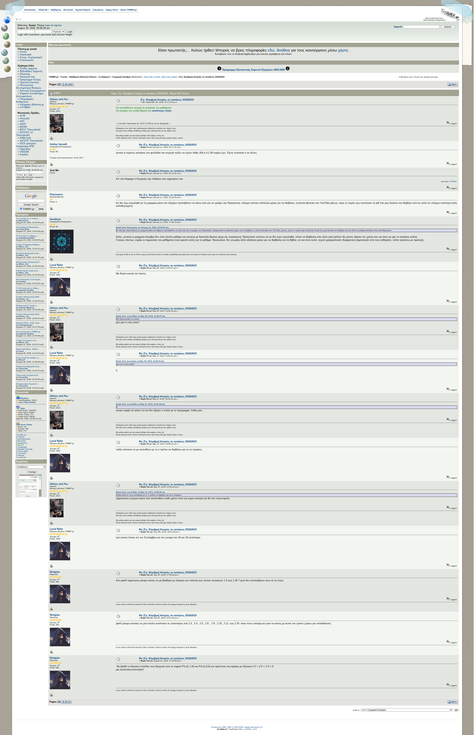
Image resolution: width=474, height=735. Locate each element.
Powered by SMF (218, 727)
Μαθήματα (56, 10)
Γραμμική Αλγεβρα (121, 77)
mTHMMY (25, 107)
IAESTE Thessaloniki (31, 140)
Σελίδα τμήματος (28, 68)
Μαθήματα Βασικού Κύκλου (82, 77)
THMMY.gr (54, 77)
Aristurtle (24, 118)
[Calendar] (5, 52)
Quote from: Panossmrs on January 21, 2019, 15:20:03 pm (142, 227)
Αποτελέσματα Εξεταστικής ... (28, 227)
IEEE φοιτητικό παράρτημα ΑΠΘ (26, 145)
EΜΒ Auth (25, 138)
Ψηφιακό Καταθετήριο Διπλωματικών (29, 95)
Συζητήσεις (98, 10)
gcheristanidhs (24, 439)
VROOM (24, 151)
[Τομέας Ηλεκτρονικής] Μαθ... (28, 297)
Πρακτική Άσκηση (29, 82)
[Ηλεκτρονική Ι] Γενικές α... (27, 306)
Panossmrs (56, 194)
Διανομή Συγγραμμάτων (33, 90)
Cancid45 (22, 453)
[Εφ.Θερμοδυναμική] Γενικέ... (28, 253)
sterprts (21, 455)
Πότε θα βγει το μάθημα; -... (27, 236)
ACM (22, 115)
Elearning (25, 74)
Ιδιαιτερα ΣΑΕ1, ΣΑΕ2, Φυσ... (28, 323)
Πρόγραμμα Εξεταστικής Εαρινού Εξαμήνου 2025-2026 (253, 69)
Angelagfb (22, 447)
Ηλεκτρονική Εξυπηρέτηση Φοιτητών (28, 86)
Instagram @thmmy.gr (32, 104)
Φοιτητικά (68, 10)
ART (22, 121)
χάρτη (343, 50)
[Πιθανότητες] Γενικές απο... (27, 271)
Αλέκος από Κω (59, 99)
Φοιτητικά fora (27, 76)
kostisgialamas (26, 325)
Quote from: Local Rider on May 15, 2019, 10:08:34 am (140, 492)
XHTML (248, 729)
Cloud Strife (24, 229)
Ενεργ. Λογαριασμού (31, 57)
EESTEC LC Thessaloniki (24, 134)
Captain (21, 437)
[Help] (6, 36)
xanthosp (22, 457)
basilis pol (22, 435)
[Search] (8, 44)
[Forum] (5, 28)
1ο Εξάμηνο (104, 77)
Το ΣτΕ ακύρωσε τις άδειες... (28, 288)
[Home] (8, 20)
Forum (23, 51)
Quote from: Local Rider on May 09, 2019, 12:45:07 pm (140, 316)
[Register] (8, 69)
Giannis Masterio (26, 308)
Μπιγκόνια (23, 220)
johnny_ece (24, 299)
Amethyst (55, 219)
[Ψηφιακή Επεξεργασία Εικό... (28, 366)
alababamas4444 (26, 238)
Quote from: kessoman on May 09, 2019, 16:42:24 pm (140, 361)
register (57, 25)
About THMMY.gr (128, 10)
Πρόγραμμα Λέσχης (30, 79)
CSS (255, 729)
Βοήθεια (283, 50)
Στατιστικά (22, 392)
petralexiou (22, 443)
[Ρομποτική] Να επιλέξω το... (28, 358)
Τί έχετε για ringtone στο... (27, 340)
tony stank (171, 77)
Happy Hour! (112, 10)
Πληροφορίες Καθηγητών (25, 100)
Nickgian (55, 572)
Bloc (241, 729)
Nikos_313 (23, 247)
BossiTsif (21, 441)
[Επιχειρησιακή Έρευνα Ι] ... (27, 384)
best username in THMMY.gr (28, 332)
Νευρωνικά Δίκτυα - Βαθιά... (27, 349)
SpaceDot (25, 149)
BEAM (23, 126)
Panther (24, 154)
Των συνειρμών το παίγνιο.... (28, 218)
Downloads (30, 10)
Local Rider (56, 265)
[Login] (6, 61)
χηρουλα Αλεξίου (26, 290)
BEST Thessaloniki (30, 129)
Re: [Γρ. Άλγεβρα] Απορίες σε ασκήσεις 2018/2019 (167, 144)
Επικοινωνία (26, 60)
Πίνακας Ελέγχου (26, 162)
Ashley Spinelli (58, 144)
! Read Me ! (43, 10)
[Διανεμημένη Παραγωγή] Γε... (28, 262)
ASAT (23, 124)
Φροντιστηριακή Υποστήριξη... (29, 279)
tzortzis (157, 77)
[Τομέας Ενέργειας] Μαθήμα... (28, 245)
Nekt (163, 77)
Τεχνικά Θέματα (82, 10)
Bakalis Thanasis (25, 449)
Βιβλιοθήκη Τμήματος (31, 71)
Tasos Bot (23, 369)
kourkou (22, 281)
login (47, 25)
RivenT (22, 360)
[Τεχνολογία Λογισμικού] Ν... (27, 375)
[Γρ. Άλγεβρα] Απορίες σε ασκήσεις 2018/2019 (201, 77)
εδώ (271, 50)
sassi (21, 351)
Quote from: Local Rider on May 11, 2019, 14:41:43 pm (140, 404)
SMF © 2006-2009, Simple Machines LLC (245, 727)
